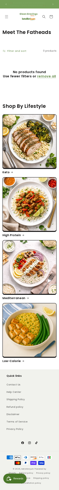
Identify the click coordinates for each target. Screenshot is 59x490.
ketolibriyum (27, 469)
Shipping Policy (16, 399)
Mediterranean (13, 298)
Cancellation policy (31, 483)
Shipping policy (41, 478)
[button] (6, 16)
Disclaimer (13, 414)
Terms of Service (17, 421)
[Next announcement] (53, 4)
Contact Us (13, 384)
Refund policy (15, 407)
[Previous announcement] (6, 4)
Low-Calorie (11, 361)
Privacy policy (43, 473)
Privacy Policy (15, 429)
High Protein (11, 235)
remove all (46, 76)
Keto (6, 172)
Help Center (14, 392)
